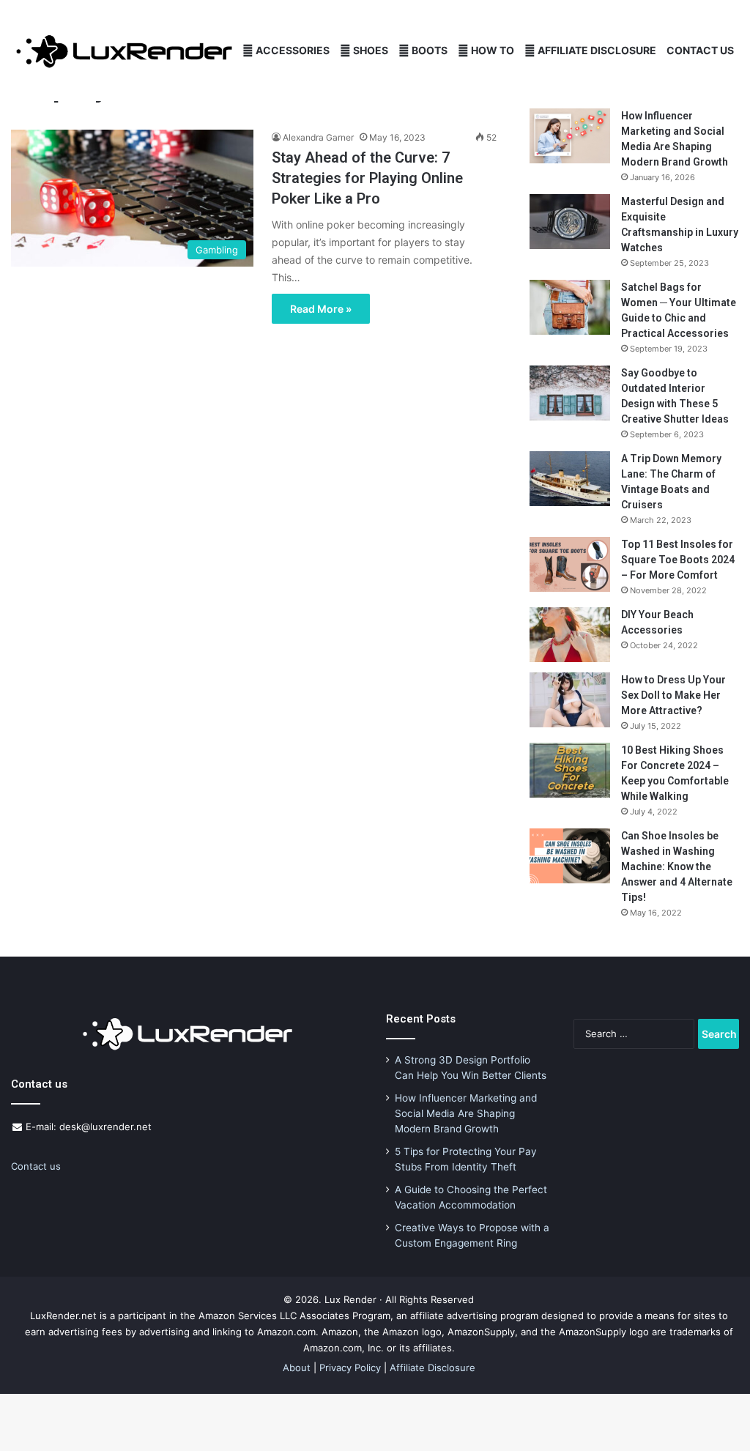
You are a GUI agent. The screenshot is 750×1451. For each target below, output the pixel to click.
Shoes (369, 50)
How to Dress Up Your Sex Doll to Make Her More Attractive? (673, 695)
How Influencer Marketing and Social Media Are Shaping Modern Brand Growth (466, 1113)
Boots (428, 50)
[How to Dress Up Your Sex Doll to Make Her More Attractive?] (570, 699)
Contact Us (700, 50)
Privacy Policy (350, 1367)
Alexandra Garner (318, 137)
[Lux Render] (124, 51)
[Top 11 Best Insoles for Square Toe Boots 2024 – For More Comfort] (570, 564)
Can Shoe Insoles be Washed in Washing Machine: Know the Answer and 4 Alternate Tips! (676, 866)
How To (491, 50)
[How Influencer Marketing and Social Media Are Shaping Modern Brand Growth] (570, 135)
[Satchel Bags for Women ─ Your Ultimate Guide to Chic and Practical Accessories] (570, 307)
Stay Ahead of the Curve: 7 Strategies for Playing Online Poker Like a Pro (367, 178)
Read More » (321, 309)
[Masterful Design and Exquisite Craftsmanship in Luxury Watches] (570, 221)
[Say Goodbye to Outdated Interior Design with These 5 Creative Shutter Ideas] (570, 392)
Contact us (36, 1166)
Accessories (291, 50)
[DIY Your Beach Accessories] (570, 634)
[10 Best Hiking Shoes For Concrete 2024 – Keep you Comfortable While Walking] (570, 770)
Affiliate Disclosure (595, 50)
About (297, 1367)
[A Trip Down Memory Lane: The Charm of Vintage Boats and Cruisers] (570, 478)
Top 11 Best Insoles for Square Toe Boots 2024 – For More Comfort (678, 559)
